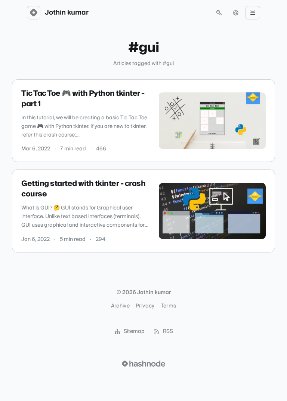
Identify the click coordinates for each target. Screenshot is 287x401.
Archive (120, 305)
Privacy (145, 305)
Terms (168, 305)
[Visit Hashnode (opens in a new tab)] (143, 363)
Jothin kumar (67, 12)
